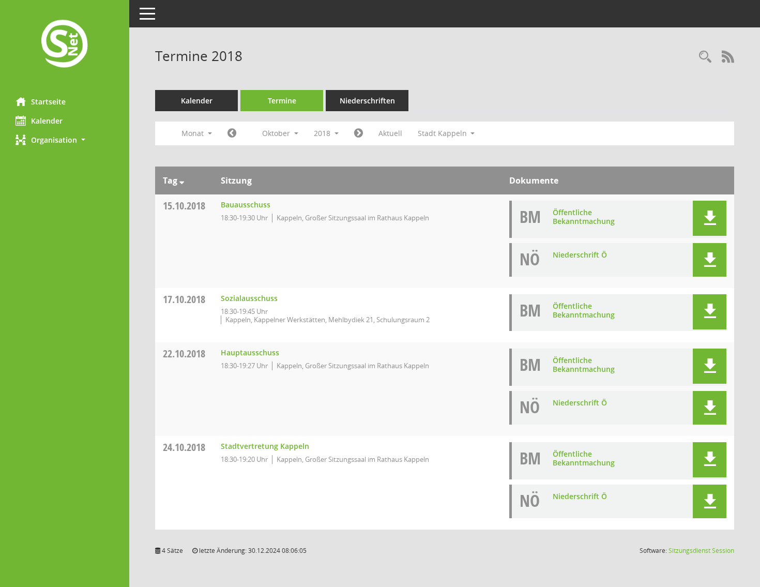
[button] (64, 139)
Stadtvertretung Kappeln (265, 446)
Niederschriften (367, 101)
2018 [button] (323, 133)
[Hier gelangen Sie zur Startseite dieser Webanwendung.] (64, 44)
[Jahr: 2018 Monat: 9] (232, 133)
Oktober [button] (277, 133)
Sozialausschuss (249, 298)
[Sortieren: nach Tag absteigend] (181, 180)
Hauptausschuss (250, 352)
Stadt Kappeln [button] (443, 133)
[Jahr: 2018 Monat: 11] (358, 133)
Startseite (48, 102)
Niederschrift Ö (580, 255)
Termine (282, 101)
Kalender (47, 121)
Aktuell (390, 133)
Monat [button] (193, 133)
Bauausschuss (245, 204)
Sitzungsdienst (701, 550)
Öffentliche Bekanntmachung (584, 216)
